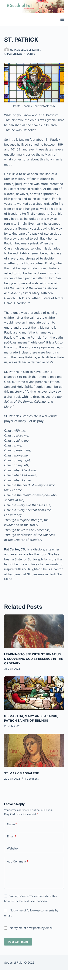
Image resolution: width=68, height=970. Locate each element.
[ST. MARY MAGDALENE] (34, 750)
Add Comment (17, 861)
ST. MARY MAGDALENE (21, 773)
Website (12, 848)
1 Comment (32, 778)
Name (12, 824)
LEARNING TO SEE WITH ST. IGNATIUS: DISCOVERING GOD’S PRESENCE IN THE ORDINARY (33, 658)
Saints (30, 53)
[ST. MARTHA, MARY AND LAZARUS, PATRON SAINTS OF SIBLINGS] (34, 693)
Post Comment (18, 941)
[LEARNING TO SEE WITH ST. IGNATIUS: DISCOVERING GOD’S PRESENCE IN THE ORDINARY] (34, 631)
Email (11, 836)
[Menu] (62, 19)
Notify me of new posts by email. (31, 928)
